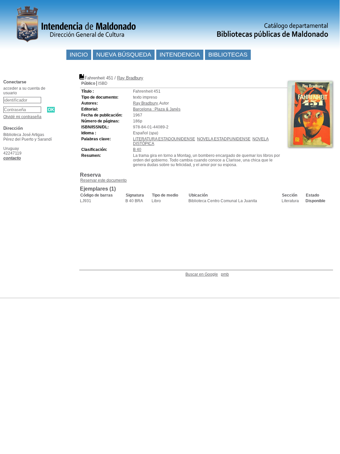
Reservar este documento (103, 180)
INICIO (79, 54)
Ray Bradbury (130, 77)
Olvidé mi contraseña (22, 116)
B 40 (137, 149)
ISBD (102, 83)
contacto (12, 158)
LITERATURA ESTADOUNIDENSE (164, 139)
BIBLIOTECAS (227, 54)
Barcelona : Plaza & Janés (156, 109)
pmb (225, 274)
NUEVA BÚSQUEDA (123, 54)
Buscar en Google (201, 274)
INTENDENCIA (180, 54)
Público (88, 83)
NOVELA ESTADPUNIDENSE (223, 139)
